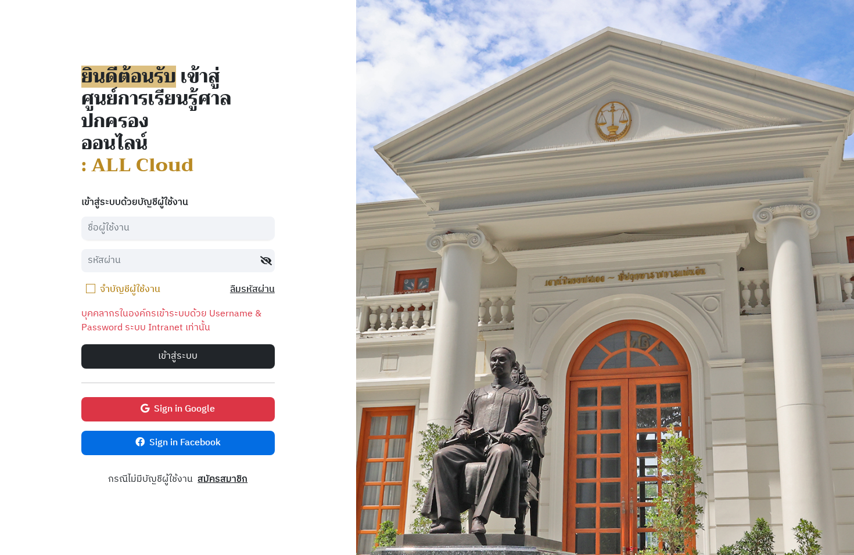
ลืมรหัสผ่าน (252, 290)
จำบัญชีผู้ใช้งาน (130, 290)
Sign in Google (184, 409)
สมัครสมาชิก (222, 479)
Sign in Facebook (185, 443)
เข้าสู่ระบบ (178, 356)
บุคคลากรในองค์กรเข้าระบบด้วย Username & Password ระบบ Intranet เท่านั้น (171, 321)
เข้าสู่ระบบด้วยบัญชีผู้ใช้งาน (134, 203)
